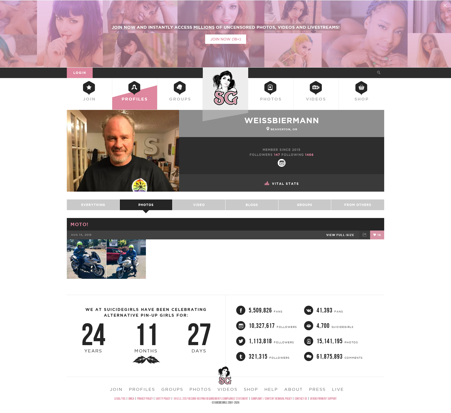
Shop (361, 99)
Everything (93, 204)
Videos (316, 99)
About (293, 389)
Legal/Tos (120, 398)
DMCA (131, 398)
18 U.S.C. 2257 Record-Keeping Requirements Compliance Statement (210, 398)
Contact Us (301, 398)
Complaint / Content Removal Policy (271, 398)
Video (199, 204)
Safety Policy (163, 398)
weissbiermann (281, 120)
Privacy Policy (145, 398)
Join (89, 99)
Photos (271, 99)
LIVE (338, 389)
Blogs (252, 204)
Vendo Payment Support (323, 398)
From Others (357, 204)
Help (271, 389)
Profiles (135, 99)
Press (317, 389)
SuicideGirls (225, 72)
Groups (180, 99)
